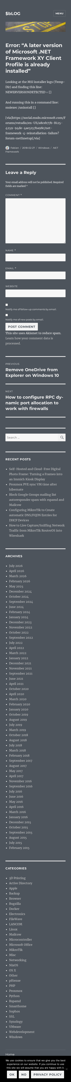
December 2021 (20, 663)
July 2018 (15, 745)
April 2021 (16, 684)
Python (14, 996)
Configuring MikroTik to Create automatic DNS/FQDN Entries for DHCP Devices (33, 515)
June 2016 (16, 796)
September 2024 (21, 602)
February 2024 (19, 612)
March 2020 (17, 699)
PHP (12, 986)
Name (10, 250)
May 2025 (16, 586)
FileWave (15, 919)
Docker (14, 909)
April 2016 (16, 807)
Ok (12, 1074)
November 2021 (20, 668)
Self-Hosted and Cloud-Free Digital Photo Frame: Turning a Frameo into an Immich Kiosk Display (35, 474)
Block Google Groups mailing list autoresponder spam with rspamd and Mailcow (36, 500)
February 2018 (19, 755)
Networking (17, 960)
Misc (12, 955)
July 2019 (15, 725)
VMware (15, 1027)
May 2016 (16, 801)
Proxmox (15, 991)
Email (10, 268)
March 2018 (17, 750)
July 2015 (15, 843)
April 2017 (16, 776)
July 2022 (16, 643)
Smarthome (17, 1006)
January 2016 (18, 817)
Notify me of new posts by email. (24, 319)
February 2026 (19, 581)
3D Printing (17, 878)
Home (10, 1054)
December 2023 (20, 622)
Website (11, 286)
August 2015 (18, 837)
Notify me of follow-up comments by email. (31, 309)
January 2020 (18, 709)
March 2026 (18, 576)
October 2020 (19, 689)
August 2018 (18, 740)
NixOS (13, 965)
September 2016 (21, 786)
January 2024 (18, 617)
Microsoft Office (20, 944)
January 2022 (18, 658)
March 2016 (17, 812)
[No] (66, 1069)
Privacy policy (47, 1074)
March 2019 (17, 730)
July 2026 (16, 566)
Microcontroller (20, 939)
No (24, 1074)
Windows (43, 147)
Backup (14, 893)
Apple (13, 888)
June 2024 (16, 607)
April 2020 (16, 694)
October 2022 (19, 632)
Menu (60, 13)
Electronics (17, 914)
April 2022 (16, 648)
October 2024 (19, 596)
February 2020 (19, 704)
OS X (12, 970)
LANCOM (15, 924)
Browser (15, 898)
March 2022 (17, 653)
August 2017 (18, 766)
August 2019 (18, 719)
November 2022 (20, 627)
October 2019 (18, 714)
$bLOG (12, 13)
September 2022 (21, 637)
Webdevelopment (22, 1032)
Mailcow (15, 934)
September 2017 (20, 760)
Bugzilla (15, 903)
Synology (16, 1021)
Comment (13, 195)
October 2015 (18, 827)
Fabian (15, 147)
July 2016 (15, 791)
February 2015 (19, 848)
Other (13, 975)
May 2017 (16, 771)
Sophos (14, 1011)
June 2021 (16, 678)
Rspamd (15, 1001)
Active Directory (20, 883)
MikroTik (16, 950)
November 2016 (20, 781)
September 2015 (20, 832)
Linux (13, 929)
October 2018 (18, 735)
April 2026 (16, 571)
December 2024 (20, 591)
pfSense (15, 980)
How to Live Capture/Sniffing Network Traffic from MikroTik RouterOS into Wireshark (37, 530)
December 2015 (20, 822)
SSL (12, 1016)
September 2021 (20, 673)
